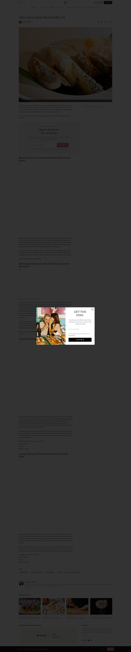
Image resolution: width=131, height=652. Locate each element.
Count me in (80, 339)
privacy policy (72, 335)
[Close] (92, 309)
